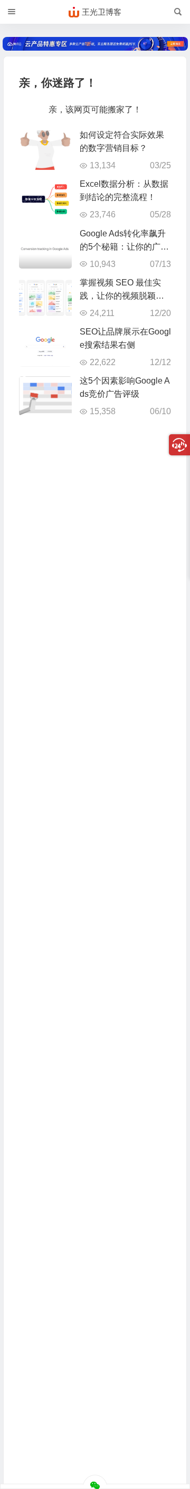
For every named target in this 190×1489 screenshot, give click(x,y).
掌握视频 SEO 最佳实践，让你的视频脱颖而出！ (122, 295)
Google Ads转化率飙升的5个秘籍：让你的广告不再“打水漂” (124, 246)
